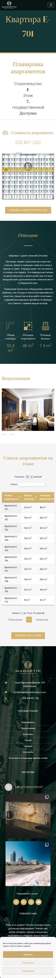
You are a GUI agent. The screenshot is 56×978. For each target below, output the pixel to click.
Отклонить (28, 962)
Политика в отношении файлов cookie (28, 758)
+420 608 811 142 (30, 698)
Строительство (28, 84)
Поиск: (14, 484)
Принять (28, 954)
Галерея (28, 746)
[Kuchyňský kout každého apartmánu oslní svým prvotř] (28, 815)
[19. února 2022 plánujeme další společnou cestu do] (28, 863)
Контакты (28, 752)
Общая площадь (29, 497)
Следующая (42, 619)
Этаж (28, 95)
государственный (28, 107)
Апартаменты (28, 722)
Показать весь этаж (28, 635)
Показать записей (28, 476)
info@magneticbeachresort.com (30, 692)
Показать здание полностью (28, 210)
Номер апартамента (11, 497)
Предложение (28, 728)
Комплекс (28, 734)
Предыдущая (15, 619)
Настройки (28, 971)
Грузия (28, 740)
